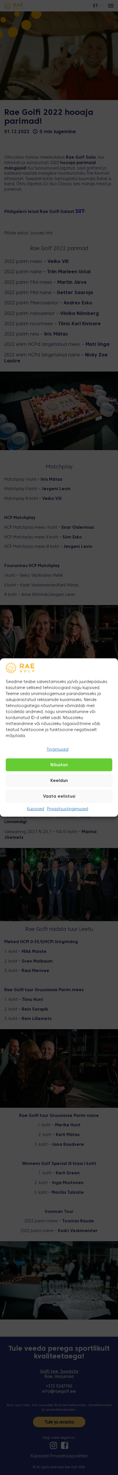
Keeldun (59, 781)
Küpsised (35, 809)
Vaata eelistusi (59, 797)
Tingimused (57, 749)
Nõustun (59, 765)
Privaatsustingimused (67, 809)
